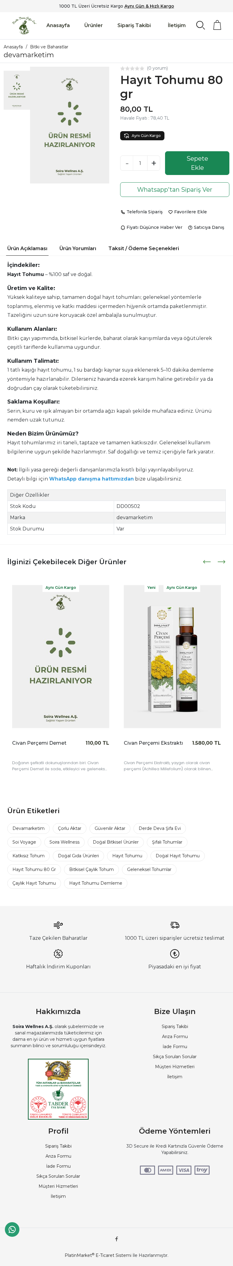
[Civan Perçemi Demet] (60, 657)
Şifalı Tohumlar (167, 842)
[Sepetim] (217, 25)
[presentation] (207, 561)
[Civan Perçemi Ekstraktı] (172, 657)
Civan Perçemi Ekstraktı (153, 743)
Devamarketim (28, 828)
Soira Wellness (64, 842)
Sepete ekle (25, 752)
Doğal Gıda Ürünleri (78, 856)
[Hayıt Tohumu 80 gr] (69, 125)
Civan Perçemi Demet (39, 743)
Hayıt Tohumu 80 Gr (34, 869)
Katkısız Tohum (28, 856)
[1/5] (122, 68)
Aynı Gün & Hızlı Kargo (149, 6)
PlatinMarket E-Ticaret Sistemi (98, 1255)
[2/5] (125, 68)
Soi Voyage (24, 842)
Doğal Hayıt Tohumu (178, 856)
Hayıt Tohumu (127, 856)
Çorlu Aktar (69, 828)
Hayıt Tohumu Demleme (95, 883)
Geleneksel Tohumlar (149, 869)
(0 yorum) (157, 68)
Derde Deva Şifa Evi (160, 828)
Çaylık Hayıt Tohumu (34, 883)
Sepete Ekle (197, 163)
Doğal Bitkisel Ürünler (116, 842)
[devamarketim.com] (24, 25)
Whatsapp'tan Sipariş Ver (174, 189)
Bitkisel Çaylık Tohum (91, 869)
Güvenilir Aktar (110, 828)
